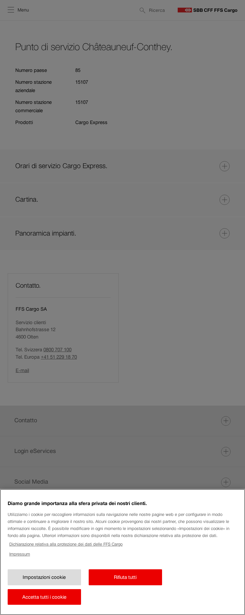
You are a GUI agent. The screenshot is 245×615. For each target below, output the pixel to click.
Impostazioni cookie (44, 577)
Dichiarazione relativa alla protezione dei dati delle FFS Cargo (65, 544)
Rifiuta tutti (125, 577)
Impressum (19, 554)
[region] (122, 552)
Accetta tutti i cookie (44, 597)
